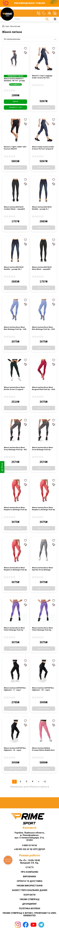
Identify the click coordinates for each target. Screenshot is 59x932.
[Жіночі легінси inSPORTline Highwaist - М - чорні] (15, 731)
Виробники (29, 877)
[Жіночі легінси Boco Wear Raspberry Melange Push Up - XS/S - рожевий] (15, 551)
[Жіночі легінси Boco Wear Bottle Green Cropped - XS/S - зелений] (15, 371)
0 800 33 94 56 (29, 845)
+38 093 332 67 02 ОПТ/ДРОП (29, 849)
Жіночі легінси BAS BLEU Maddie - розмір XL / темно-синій (42, 208)
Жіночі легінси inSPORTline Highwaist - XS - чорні (43, 689)
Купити (15, 101)
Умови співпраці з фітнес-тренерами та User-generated (29, 914)
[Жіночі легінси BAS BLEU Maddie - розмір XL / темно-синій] (43, 190)
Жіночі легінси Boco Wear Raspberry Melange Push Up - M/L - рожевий (15, 509)
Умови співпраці (29, 899)
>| (45, 782)
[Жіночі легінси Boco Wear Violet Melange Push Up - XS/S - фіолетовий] (43, 611)
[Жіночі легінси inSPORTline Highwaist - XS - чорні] (43, 671)
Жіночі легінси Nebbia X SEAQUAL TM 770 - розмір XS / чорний (14, 80)
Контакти (29, 895)
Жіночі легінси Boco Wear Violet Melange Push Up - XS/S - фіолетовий (42, 629)
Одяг (7, 26)
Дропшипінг (29, 904)
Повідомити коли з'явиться (43, 107)
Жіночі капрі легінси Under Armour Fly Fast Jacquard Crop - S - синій (43, 148)
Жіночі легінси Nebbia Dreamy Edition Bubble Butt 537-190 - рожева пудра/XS (43, 749)
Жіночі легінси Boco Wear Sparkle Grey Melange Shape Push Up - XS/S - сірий (43, 569)
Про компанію (29, 872)
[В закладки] (25, 48)
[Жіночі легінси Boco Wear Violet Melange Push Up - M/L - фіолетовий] (15, 611)
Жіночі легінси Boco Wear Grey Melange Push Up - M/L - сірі (15, 449)
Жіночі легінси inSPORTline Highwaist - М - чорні (15, 749)
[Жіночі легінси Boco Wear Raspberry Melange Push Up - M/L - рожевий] (15, 491)
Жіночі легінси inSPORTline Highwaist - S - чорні (15, 689)
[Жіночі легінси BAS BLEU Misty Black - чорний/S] (43, 250)
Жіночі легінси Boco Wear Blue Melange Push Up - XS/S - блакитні (43, 328)
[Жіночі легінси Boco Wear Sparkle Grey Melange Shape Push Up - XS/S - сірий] (43, 551)
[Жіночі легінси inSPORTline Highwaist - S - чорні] (15, 671)
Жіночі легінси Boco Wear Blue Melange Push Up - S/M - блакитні (15, 328)
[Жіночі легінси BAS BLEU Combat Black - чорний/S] (15, 190)
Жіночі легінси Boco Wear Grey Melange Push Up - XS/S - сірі (42, 449)
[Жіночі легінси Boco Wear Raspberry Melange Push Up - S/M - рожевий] (43, 491)
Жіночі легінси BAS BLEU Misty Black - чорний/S (42, 268)
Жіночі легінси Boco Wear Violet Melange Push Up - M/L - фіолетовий (14, 629)
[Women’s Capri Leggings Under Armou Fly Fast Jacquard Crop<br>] (43, 59)
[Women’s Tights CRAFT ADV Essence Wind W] (15, 130)
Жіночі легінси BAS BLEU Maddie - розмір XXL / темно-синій (13, 268)
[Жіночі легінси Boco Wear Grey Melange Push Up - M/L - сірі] (15, 431)
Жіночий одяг (15, 26)
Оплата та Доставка (29, 881)
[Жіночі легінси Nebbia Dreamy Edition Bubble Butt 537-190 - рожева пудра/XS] (43, 731)
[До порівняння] (25, 52)
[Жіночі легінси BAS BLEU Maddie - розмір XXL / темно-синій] (15, 250)
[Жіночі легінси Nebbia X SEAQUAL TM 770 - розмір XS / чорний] (15, 59)
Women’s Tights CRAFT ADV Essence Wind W (15, 148)
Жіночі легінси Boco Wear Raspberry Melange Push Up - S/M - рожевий (43, 509)
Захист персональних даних (29, 890)
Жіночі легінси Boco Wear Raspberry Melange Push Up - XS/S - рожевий (15, 569)
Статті (29, 867)
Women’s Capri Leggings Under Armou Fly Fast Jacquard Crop (42, 77)
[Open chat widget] (52, 925)
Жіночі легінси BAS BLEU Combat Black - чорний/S (14, 208)
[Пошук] (47, 19)
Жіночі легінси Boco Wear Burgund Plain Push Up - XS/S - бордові (43, 389)
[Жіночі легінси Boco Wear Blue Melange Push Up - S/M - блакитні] (15, 310)
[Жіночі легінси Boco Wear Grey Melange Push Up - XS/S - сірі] (43, 431)
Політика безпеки (29, 909)
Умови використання (29, 886)
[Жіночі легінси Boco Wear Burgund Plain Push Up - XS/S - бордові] (43, 371)
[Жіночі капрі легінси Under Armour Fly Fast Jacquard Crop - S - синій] (43, 130)
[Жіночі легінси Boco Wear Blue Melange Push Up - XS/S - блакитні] (43, 310)
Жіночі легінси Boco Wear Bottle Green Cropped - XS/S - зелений (14, 389)
